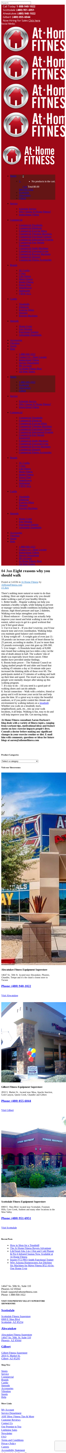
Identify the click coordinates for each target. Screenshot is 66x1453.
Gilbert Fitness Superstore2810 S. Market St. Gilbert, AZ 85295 (14, 1355)
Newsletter (6, 1433)
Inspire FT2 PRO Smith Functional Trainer (32, 1259)
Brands (4, 1379)
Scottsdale (7, 1310)
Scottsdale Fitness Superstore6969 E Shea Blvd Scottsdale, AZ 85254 (16, 1319)
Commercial (7, 1377)
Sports (4, 1394)
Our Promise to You (11, 1426)
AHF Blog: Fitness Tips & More (17, 1416)
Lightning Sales (9, 1430)
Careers (5, 1446)
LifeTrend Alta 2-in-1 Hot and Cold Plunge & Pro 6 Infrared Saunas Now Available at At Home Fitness (32, 1254)
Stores (4, 1371)
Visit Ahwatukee (9, 995)
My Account (7, 1409)
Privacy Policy (8, 1443)
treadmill (44, 703)
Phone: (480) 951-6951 (16, 1218)
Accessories (7, 1388)
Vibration (6, 1391)
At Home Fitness (29, 582)
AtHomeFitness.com (11, 585)
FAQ (3, 1436)
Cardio (4, 1382)
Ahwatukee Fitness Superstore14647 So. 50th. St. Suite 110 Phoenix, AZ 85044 (16, 1337)
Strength (5, 1385)
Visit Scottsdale (9, 1227)
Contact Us (7, 1423)
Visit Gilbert (7, 1110)
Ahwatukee (8, 1328)
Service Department (11, 1413)
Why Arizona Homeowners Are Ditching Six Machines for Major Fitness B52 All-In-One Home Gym (32, 1265)
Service (5, 1374)
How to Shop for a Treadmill (24, 1245)
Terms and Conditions (12, 1440)
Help (3, 1397)
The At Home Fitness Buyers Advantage (30, 1248)
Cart (25, 186)
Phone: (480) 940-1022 (16, 986)
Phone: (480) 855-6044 (16, 1101)
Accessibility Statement (13, 1450)
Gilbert (6, 1346)
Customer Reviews (11, 1420)
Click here (34, 20)
